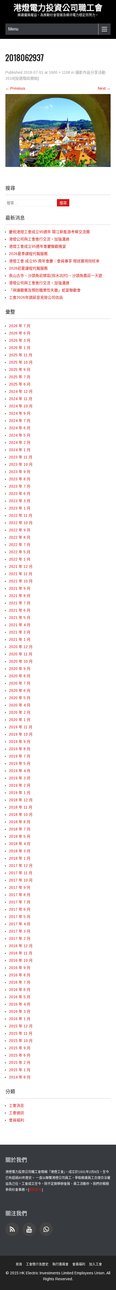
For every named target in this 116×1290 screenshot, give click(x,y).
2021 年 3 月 (19, 632)
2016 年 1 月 (19, 1019)
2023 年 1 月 (19, 508)
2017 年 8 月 (19, 895)
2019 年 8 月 (19, 749)
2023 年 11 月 (20, 457)
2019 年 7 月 (19, 756)
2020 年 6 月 (19, 690)
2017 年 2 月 (19, 938)
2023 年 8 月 (19, 479)
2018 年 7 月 (19, 829)
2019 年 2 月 (19, 785)
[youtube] (29, 1229)
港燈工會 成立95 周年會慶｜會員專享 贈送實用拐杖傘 (54, 261)
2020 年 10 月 (21, 661)
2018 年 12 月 (21, 800)
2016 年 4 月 (19, 1004)
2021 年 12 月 (21, 566)
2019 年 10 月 (21, 734)
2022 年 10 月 (21, 523)
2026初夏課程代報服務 (28, 268)
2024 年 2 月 (19, 442)
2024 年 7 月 (19, 420)
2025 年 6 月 (19, 384)
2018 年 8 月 (19, 822)
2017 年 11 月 (20, 873)
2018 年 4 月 (19, 844)
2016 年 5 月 (19, 997)
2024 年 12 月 (21, 391)
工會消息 (16, 1105)
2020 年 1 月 (19, 720)
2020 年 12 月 (21, 647)
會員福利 (16, 1120)
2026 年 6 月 (19, 333)
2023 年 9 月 (19, 472)
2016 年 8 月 (19, 975)
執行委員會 (60, 1264)
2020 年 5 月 (19, 698)
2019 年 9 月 (19, 741)
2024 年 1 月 (19, 450)
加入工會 (95, 1264)
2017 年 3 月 (19, 931)
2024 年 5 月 (19, 435)
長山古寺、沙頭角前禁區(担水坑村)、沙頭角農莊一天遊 (55, 275)
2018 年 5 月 (19, 836)
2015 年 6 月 (19, 1055)
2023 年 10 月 (21, 464)
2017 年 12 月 (21, 865)
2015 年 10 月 (21, 1040)
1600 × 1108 (59, 72)
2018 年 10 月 (21, 814)
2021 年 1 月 (19, 639)
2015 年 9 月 (19, 1048)
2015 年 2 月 (19, 1062)
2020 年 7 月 (19, 683)
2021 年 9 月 (19, 588)
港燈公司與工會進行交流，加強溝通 (39, 239)
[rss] (12, 1229)
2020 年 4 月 (19, 705)
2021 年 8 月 (19, 596)
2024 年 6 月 (19, 428)
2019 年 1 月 (19, 792)
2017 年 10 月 (21, 880)
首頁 (19, 1264)
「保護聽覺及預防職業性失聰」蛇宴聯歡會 (45, 290)
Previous (15, 88)
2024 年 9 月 (19, 413)
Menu (13, 29)
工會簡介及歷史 (37, 1264)
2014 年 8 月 (19, 1077)
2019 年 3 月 (19, 778)
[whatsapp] (46, 1229)
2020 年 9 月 (19, 668)
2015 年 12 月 (21, 1026)
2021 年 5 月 (19, 617)
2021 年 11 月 (20, 574)
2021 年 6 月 (19, 610)
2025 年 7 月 (19, 377)
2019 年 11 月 (20, 727)
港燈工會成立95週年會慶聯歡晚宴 (37, 246)
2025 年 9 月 (19, 369)
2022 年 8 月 (19, 537)
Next (104, 88)
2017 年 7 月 (19, 902)
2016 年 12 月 (21, 946)
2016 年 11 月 (20, 953)
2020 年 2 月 (19, 712)
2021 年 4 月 (19, 625)
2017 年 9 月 (19, 887)
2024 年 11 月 (20, 399)
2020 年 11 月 (20, 654)
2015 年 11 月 (20, 1033)
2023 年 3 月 (19, 501)
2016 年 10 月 (21, 960)
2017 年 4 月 (19, 924)
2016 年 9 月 (19, 968)
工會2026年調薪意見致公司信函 (36, 297)
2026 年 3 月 (19, 340)
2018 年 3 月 (19, 851)
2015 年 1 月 (19, 1070)
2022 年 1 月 (19, 559)
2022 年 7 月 (19, 544)
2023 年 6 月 (19, 493)
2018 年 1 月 (19, 858)
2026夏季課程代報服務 (28, 254)
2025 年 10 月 (21, 362)
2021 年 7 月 (19, 603)
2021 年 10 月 (21, 581)
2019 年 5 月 (19, 763)
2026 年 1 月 (19, 348)
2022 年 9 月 (19, 530)
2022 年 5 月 (19, 552)
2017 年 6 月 (19, 909)
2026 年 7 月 (19, 326)
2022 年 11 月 (20, 515)
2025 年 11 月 (20, 355)
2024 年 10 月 (21, 406)
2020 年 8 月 (19, 676)
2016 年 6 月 (19, 989)
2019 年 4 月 (19, 771)
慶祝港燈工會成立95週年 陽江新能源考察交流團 (49, 232)
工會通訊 (16, 1113)
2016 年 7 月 (19, 982)
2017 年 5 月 (19, 916)
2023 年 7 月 (19, 486)
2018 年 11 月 (20, 807)
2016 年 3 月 (19, 1011)
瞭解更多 (35, 1190)
